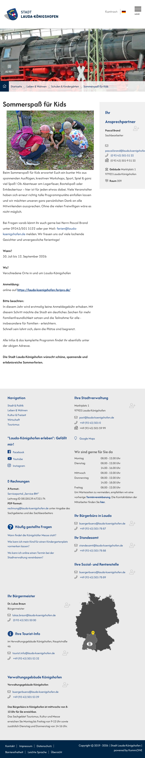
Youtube (18, 459)
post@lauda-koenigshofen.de (96, 417)
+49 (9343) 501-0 (90, 423)
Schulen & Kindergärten (65, 86)
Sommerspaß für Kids (95, 86)
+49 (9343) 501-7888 (93, 550)
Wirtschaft (14, 420)
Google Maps (87, 438)
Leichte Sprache (37, 752)
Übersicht (56, 752)
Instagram (19, 466)
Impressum (25, 746)
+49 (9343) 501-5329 (26, 697)
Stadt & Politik (16, 405)
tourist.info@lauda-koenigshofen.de (33, 653)
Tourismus (13, 424)
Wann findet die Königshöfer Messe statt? (32, 535)
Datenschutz (44, 746)
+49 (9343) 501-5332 (26, 658)
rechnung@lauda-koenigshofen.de (28, 508)
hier (102, 502)
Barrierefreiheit (14, 752)
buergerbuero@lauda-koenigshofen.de (102, 523)
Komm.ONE (135, 750)
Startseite (16, 86)
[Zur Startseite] (31, 14)
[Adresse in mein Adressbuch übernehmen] (136, 129)
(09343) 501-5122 (122, 155)
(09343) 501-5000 (24, 620)
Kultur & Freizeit (17, 415)
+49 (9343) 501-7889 (93, 577)
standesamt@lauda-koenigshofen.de (101, 545)
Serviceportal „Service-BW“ (23, 494)
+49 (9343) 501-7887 (93, 528)
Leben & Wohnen (37, 86)
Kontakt (10, 746)
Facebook (18, 452)
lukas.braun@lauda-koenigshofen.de (34, 615)
